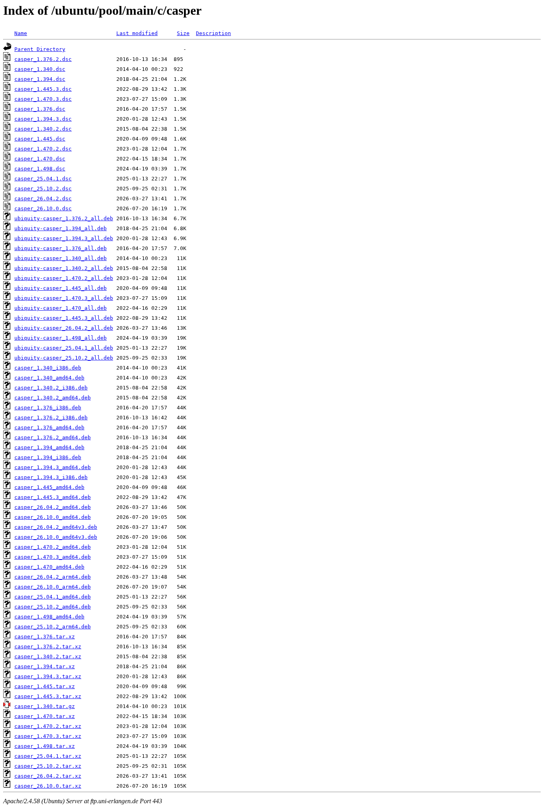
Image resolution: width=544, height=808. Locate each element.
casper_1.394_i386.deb (47, 457)
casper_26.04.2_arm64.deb (52, 577)
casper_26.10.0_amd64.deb (52, 517)
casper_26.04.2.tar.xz (47, 776)
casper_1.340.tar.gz (44, 706)
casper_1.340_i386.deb (47, 368)
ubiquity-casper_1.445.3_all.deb (63, 318)
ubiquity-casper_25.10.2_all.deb (63, 358)
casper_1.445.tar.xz (44, 686)
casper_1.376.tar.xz (44, 637)
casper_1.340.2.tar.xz (47, 656)
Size (183, 33)
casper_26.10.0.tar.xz (47, 786)
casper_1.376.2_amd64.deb (52, 437)
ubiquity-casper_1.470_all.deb (60, 308)
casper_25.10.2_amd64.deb (52, 607)
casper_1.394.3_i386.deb (51, 477)
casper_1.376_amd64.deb (49, 427)
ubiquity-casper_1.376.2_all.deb (63, 218)
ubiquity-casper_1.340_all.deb (60, 258)
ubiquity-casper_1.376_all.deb (60, 248)
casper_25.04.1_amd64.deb (52, 597)
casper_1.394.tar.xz (44, 666)
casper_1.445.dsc (39, 139)
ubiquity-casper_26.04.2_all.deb (63, 328)
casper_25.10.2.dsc (43, 189)
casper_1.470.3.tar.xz (47, 736)
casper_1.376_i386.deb (47, 408)
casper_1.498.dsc (39, 169)
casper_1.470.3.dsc (43, 99)
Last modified (137, 33)
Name (20, 33)
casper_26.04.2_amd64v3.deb (55, 527)
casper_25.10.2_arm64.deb (52, 627)
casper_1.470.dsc (39, 159)
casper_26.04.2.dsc (43, 199)
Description (213, 33)
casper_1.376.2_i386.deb (51, 418)
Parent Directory (39, 49)
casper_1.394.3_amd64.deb (52, 467)
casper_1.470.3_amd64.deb (52, 557)
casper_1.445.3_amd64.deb (52, 497)
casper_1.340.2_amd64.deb (52, 398)
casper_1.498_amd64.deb (49, 617)
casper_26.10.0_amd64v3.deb (55, 537)
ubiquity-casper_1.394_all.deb (60, 228)
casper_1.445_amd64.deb (49, 487)
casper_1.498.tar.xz (44, 746)
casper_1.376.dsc (39, 109)
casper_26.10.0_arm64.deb (52, 587)
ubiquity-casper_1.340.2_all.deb (63, 268)
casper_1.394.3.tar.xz (47, 676)
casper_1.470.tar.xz (44, 716)
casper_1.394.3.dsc (43, 119)
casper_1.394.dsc (39, 79)
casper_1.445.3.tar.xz (47, 696)
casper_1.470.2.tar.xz (47, 726)
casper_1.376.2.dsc (43, 59)
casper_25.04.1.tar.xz (47, 756)
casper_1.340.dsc (39, 69)
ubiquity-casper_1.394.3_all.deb (63, 238)
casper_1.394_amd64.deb (49, 447)
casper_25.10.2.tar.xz (47, 766)
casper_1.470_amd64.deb (49, 567)
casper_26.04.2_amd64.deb (52, 507)
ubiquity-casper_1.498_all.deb (60, 338)
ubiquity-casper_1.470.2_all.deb (63, 278)
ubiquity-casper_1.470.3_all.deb (63, 298)
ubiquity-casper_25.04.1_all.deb (63, 348)
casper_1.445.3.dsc (43, 89)
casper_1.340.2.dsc (43, 129)
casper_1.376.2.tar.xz (47, 647)
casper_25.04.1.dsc (43, 179)
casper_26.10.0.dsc (43, 208)
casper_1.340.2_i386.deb (51, 388)
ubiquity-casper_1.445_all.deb (60, 288)
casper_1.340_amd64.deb (49, 378)
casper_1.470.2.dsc (43, 149)
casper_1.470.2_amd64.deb (52, 547)
